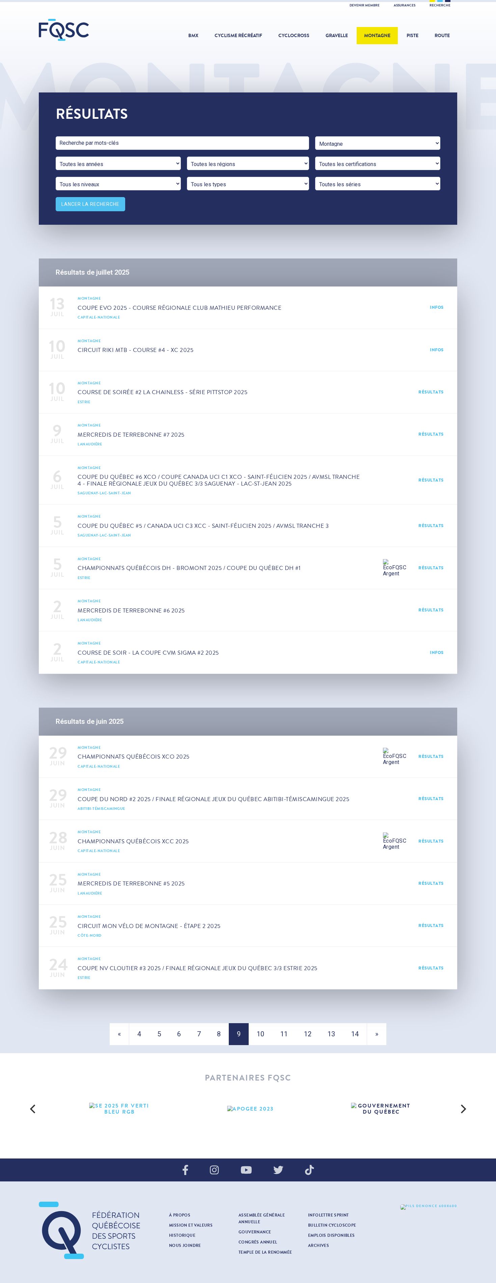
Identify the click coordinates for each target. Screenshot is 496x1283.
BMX (193, 35)
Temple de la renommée (265, 1252)
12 (307, 1034)
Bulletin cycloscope (332, 1225)
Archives (318, 1246)
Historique (182, 1235)
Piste (412, 35)
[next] (462, 1108)
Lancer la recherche (90, 204)
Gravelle (337, 35)
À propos (179, 1215)
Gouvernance (255, 1232)
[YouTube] (246, 1171)
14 (355, 1034)
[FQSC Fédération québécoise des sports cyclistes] (81, 30)
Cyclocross (293, 35)
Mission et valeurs (191, 1225)
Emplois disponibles (331, 1235)
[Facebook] (185, 1171)
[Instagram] (214, 1171)
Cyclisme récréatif (238, 35)
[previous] (33, 1108)
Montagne (377, 35)
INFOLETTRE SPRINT (328, 1215)
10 (260, 1034)
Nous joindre (185, 1246)
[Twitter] (278, 1171)
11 (284, 1034)
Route (442, 35)
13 (331, 1034)
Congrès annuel (258, 1242)
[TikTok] (309, 1171)
